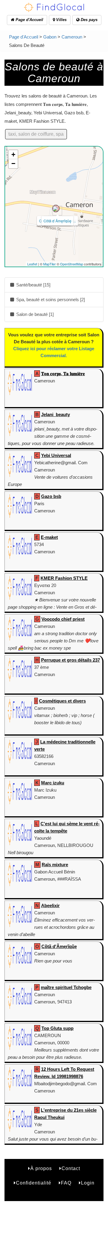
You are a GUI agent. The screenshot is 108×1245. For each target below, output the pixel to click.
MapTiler (49, 263)
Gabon (49, 36)
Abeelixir (50, 905)
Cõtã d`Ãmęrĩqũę (57, 220)
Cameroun (72, 36)
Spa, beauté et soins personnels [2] (50, 299)
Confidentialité (33, 1182)
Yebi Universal (56, 455)
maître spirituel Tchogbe (66, 987)
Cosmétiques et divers (62, 700)
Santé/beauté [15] (32, 284)
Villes (61, 19)
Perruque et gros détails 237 (70, 660)
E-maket (49, 537)
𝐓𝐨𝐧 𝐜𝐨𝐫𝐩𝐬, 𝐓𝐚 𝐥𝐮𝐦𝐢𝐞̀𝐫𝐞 (63, 373)
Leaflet (32, 263)
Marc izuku (52, 782)
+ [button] (13, 154)
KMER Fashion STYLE (64, 578)
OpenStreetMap (71, 263)
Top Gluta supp (57, 1028)
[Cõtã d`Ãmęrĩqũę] (55, 208)
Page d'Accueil (28, 19)
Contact (71, 1168)
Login (87, 1182)
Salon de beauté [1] (34, 314)
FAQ (66, 1182)
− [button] (13, 163)
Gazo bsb (51, 496)
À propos (41, 1168)
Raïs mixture (55, 864)
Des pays (89, 19)
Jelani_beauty (55, 414)
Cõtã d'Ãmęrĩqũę (59, 946)
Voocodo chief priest (63, 619)
